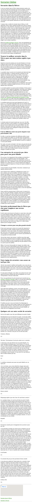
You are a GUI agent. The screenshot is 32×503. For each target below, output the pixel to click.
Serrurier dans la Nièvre (6, 498)
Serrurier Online (8, 2)
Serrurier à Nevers (5, 500)
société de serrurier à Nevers (11, 42)
